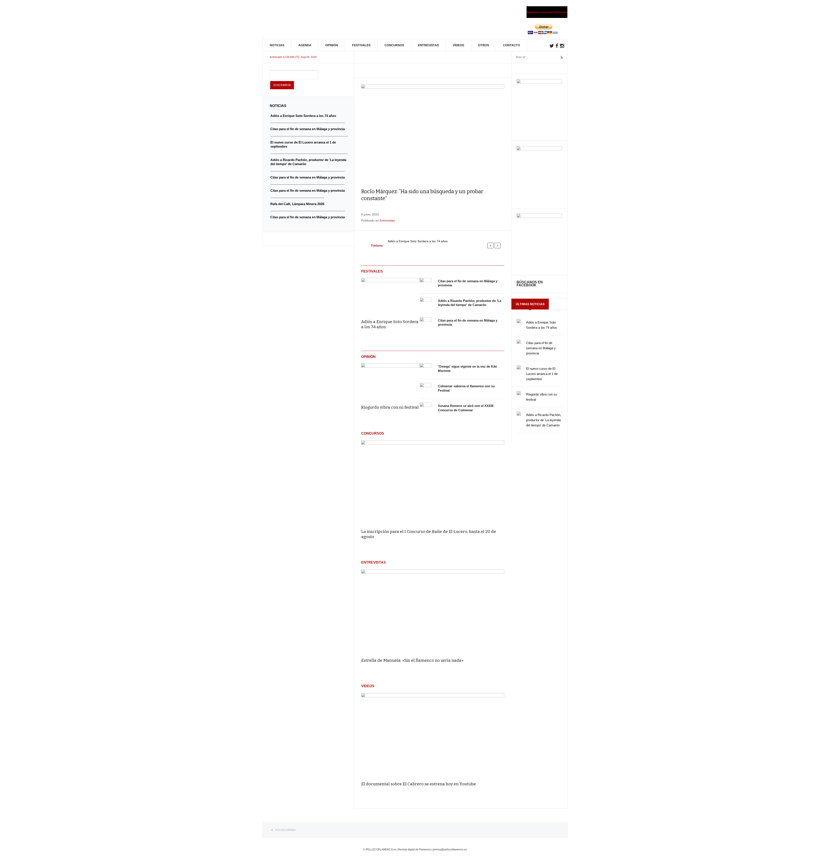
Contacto (511, 45)
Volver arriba (285, 830)
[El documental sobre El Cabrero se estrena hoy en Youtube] (432, 735)
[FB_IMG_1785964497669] (539, 149)
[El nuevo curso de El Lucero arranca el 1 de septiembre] (519, 367)
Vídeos (458, 45)
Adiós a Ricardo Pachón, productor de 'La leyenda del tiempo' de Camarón (543, 420)
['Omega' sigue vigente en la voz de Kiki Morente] (425, 369)
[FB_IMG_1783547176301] (539, 216)
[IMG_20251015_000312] (539, 82)
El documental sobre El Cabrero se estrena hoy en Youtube (418, 783)
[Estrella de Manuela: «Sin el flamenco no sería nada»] (432, 611)
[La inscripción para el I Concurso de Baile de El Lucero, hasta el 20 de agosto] (432, 482)
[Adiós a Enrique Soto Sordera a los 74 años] (390, 295)
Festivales (361, 45)
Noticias (277, 45)
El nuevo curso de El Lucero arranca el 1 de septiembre (542, 374)
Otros (483, 45)
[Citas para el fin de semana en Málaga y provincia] (425, 284)
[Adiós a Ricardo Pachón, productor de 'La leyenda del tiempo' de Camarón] (425, 303)
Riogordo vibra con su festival (390, 407)
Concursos (394, 45)
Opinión (331, 45)
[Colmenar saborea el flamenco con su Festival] (425, 389)
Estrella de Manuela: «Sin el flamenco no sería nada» (412, 660)
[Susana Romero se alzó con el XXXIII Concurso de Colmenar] (425, 408)
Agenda (304, 45)
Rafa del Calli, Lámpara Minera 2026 (297, 204)
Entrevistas (428, 45)
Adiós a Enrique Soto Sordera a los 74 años (418, 241)
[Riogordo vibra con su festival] (390, 381)
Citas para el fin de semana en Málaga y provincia (541, 348)
